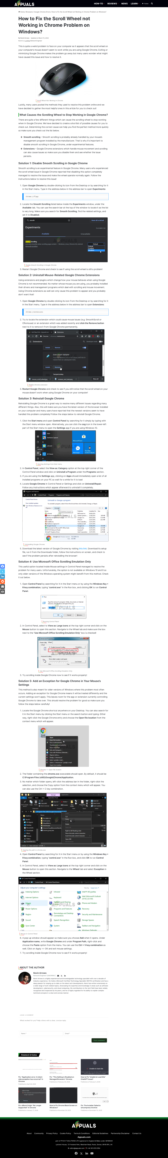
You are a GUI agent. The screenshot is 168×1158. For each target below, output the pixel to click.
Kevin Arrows (23, 38)
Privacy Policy (52, 1133)
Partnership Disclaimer (120, 1133)
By (19, 38)
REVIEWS (112, 3)
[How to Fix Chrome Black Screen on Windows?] (63, 1095)
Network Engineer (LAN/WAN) (44, 975)
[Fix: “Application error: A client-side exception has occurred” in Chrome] (32, 1067)
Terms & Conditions (82, 1133)
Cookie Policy (65, 1133)
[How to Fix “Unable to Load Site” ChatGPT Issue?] (95, 1067)
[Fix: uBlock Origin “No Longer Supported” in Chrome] (32, 1095)
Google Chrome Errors (42, 12)
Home (22, 12)
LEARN (134, 3)
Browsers (29, 12)
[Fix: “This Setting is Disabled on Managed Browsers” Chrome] (63, 1067)
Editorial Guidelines (100, 1133)
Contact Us (136, 1133)
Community (39, 1133)
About (29, 1133)
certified (27, 41)
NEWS (124, 3)
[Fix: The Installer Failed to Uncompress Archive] (95, 1095)
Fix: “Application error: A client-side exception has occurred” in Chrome (30, 1079)
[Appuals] (24, 3)
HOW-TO (98, 3)
